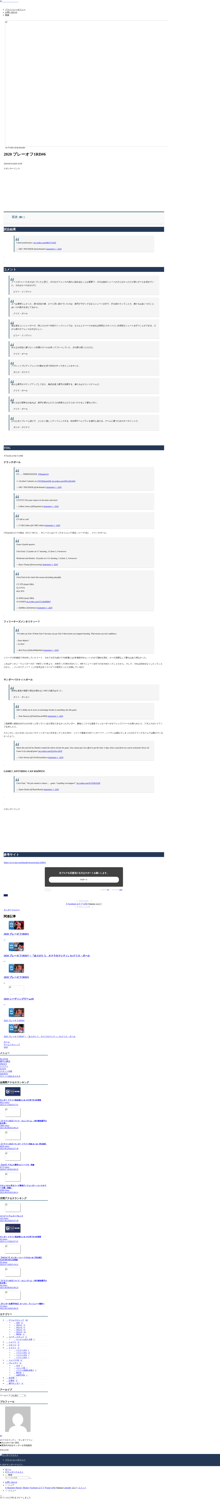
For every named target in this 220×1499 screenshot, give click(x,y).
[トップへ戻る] (1, 1495)
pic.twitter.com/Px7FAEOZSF (88, 783)
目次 (15, 217)
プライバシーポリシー (15, 1460)
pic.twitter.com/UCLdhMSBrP (38, 602)
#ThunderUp (43, 474)
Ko (108, 889)
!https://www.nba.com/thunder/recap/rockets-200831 (25, 862)
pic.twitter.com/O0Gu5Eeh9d (63, 481)
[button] (99, 904)
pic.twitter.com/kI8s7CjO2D (44, 243)
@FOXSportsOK (44, 481)
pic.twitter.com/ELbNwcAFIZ (50, 751)
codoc (120, 889)
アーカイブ (5, 1395)
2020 (6, 895)
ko (1, 1435)
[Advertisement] (84, 191)
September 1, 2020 (53, 249)
